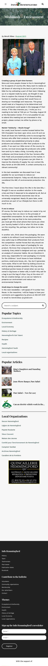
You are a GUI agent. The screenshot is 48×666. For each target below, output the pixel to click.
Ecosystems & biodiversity (12, 318)
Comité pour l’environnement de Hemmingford (20, 443)
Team (3, 558)
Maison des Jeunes (9, 438)
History (4, 555)
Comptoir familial (9, 447)
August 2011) (21, 36)
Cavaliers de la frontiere (11, 455)
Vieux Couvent (7, 434)
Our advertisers (7, 590)
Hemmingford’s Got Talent (12, 335)
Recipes (5, 339)
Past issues (5, 564)
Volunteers (5, 581)
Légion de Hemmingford (11, 425)
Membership (6, 587)
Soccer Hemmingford (10, 421)
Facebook (5, 570)
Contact (4, 593)
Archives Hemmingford (11, 451)
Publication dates (8, 567)
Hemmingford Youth (10, 348)
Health (4, 344)
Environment (7, 322)
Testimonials (6, 561)
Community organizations (10, 584)
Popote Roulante (8, 430)
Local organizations (9, 352)
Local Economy (8, 327)
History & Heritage (9, 331)
